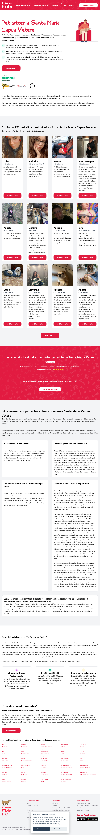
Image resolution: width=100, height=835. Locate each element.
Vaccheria (83, 763)
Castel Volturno (25, 765)
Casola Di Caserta (25, 756)
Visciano (82, 777)
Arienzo (4, 751)
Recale (62, 753)
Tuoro (81, 760)
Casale (3, 779)
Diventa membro (11, 68)
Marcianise (44, 770)
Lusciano (43, 765)
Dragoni (23, 781)
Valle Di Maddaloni (85, 767)
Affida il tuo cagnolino (41, 5)
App (28, 812)
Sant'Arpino (83, 744)
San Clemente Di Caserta (67, 763)
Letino (42, 763)
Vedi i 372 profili (50, 335)
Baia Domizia (5, 758)
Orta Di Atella (44, 779)
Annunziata (5, 749)
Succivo (82, 751)
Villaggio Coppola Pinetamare (88, 774)
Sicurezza (55, 5)
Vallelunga (83, 770)
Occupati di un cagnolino (22, 5)
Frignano (43, 749)
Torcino (82, 756)
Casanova (23, 744)
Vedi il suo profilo (12, 195)
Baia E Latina (5, 760)
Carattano (4, 774)
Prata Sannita (64, 744)
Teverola (82, 753)
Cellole (23, 772)
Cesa (22, 777)
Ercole (23, 784)
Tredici (82, 758)
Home (29, 803)
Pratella (63, 746)
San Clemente (64, 760)
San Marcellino (64, 772)
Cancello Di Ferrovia (7, 765)
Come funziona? (32, 805)
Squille (82, 746)
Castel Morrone (25, 763)
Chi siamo (55, 803)
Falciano (43, 744)
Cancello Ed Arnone (7, 767)
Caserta (23, 751)
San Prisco (63, 781)
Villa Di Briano (84, 772)
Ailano (3, 744)
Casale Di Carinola (6, 781)
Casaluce (4, 784)
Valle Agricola (84, 765)
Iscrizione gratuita (88, 5)
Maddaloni (43, 767)
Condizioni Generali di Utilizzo (62, 808)
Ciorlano (23, 779)
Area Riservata (69, 5)
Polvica (43, 784)
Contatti (54, 805)
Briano (3, 763)
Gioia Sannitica (45, 753)
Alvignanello (5, 746)
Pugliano (63, 751)
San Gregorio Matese (66, 767)
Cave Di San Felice (26, 770)
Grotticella (44, 758)
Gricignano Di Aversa (46, 756)
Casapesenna (24, 746)
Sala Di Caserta (64, 758)
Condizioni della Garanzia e (61, 810)
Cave (22, 767)
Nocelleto (43, 777)
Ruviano (63, 756)
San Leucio (63, 770)
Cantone (4, 770)
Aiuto (28, 815)
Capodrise (4, 772)
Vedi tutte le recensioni (50, 389)
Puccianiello (64, 749)
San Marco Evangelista (66, 774)
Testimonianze (32, 808)
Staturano (83, 749)
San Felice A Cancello (66, 765)
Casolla (23, 758)
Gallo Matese (44, 751)
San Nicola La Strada (66, 779)
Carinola (4, 777)
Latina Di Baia (44, 760)
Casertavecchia (25, 753)
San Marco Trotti (65, 777)
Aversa (3, 756)
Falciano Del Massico (46, 746)
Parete (43, 781)
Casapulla (23, 749)
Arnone (4, 753)
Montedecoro (44, 774)
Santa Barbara (64, 784)
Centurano (24, 774)
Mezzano (43, 772)
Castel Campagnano (26, 760)
